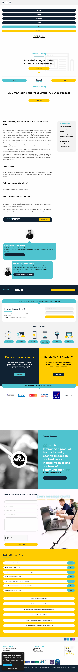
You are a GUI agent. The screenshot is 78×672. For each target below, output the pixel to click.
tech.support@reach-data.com (10, 648)
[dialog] (13, 661)
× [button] (22, 654)
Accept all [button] (8, 665)
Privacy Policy (69, 667)
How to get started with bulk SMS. (12, 563)
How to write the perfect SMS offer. (13, 576)
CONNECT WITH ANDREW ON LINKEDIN (14, 254)
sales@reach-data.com (8, 650)
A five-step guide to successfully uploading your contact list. (18, 585)
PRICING (39, 14)
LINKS (57, 341)
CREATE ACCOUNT (44, 219)
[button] (13, 668)
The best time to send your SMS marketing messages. (17, 581)
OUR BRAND (19, 374)
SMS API (39, 22)
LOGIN (39, 26)
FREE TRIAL (39, 30)
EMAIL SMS (33, 341)
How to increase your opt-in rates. (13, 567)
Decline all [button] (18, 665)
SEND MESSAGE (21, 544)
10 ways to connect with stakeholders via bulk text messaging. (19, 572)
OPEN (71, 562)
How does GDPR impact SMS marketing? (14, 590)
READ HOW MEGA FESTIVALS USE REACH (55, 477)
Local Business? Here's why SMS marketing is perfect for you (66, 136)
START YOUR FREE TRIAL (59, 316)
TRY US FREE (39, 68)
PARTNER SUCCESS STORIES (32, 385)
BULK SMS (9, 341)
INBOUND (69, 341)
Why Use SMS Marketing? (66, 126)
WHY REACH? (39, 18)
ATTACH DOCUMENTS (45, 342)
